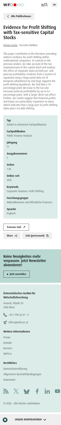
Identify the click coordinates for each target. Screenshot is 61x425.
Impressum (9, 379)
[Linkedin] (47, 391)
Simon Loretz (10, 45)
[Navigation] (44, 5)
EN (54, 4)
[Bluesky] (26, 391)
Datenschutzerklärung (15, 369)
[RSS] (5, 391)
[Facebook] (37, 391)
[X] (16, 391)
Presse (6, 337)
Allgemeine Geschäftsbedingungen (22, 374)
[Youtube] (57, 391)
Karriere (7, 348)
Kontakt (7, 343)
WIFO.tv (7, 354)
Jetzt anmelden (18, 274)
